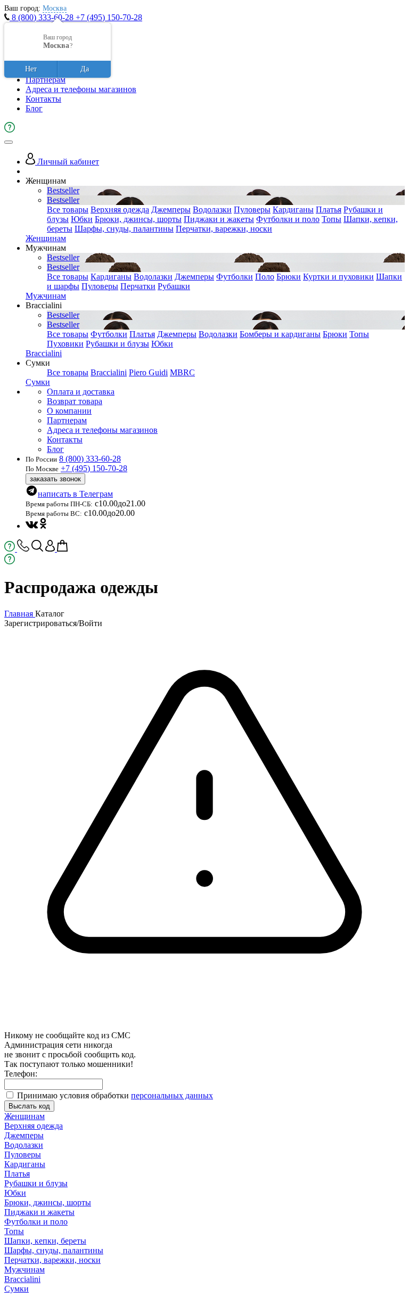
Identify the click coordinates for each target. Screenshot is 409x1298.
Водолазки (212, 209)
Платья (328, 209)
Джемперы (171, 209)
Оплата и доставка (80, 391)
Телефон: (20, 1073)
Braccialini (44, 353)
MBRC (182, 372)
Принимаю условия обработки (115, 1095)
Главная (19, 613)
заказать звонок (55, 479)
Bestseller (63, 190)
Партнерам (46, 79)
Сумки (38, 382)
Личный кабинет (67, 161)
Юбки (82, 219)
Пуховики (65, 343)
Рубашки (174, 286)
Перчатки (138, 286)
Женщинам (46, 238)
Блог (34, 108)
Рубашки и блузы (117, 343)
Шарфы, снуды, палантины (124, 228)
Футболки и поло (288, 219)
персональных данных (172, 1095)
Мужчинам (46, 295)
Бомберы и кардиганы (280, 334)
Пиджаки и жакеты (219, 219)
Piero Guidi (148, 372)
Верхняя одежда (120, 209)
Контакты (43, 98)
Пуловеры (252, 209)
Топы (331, 219)
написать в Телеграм (75, 493)
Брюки (288, 276)
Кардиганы (293, 209)
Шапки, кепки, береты (45, 1240)
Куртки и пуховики (338, 276)
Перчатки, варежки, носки (224, 228)
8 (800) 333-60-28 (43, 17)
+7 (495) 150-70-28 (109, 17)
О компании (69, 410)
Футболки (234, 276)
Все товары (67, 209)
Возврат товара (74, 401)
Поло (264, 276)
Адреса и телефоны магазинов (81, 89)
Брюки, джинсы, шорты (138, 219)
